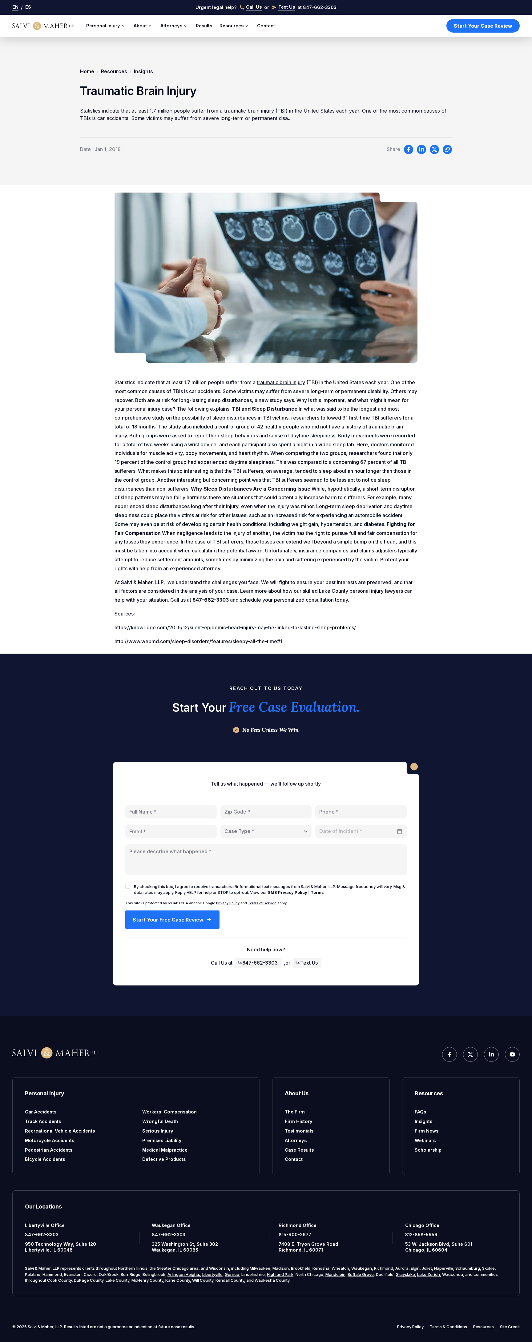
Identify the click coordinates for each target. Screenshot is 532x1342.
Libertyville (212, 1274)
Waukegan (361, 1268)
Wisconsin (219, 1268)
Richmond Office (297, 1225)
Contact (266, 25)
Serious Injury (157, 1130)
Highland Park (280, 1274)
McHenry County (147, 1280)
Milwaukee (260, 1268)
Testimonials (299, 1130)
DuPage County (88, 1280)
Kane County (177, 1280)
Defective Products (164, 1159)
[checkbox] (127, 886)
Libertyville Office (45, 1225)
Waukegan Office (171, 1225)
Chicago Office (422, 1225)
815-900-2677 (295, 1234)
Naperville (443, 1268)
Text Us (309, 963)
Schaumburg (467, 1268)
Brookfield (300, 1268)
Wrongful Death (160, 1121)
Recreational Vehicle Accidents (60, 1130)
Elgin (415, 1268)
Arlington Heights (183, 1274)
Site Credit (510, 1326)
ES (28, 7)
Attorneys (171, 25)
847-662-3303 (260, 963)
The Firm (295, 1111)
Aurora (402, 1268)
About (140, 25)
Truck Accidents (43, 1121)
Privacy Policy (228, 903)
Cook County (59, 1280)
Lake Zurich (428, 1274)
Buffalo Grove (361, 1274)
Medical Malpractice (164, 1150)
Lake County (117, 1280)
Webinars (425, 1140)
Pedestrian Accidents (48, 1150)
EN (15, 7)
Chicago (180, 1268)
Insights (143, 71)
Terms (317, 892)
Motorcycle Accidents (49, 1140)
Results (204, 25)
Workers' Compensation (169, 1111)
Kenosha (320, 1268)
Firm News (426, 1130)
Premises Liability (162, 1140)
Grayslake (405, 1274)
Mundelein (335, 1274)
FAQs (420, 1111)
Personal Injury (103, 25)
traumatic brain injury (281, 382)
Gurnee (232, 1274)
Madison (280, 1268)
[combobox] (266, 831)
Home (87, 71)
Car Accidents (40, 1111)
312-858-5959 (421, 1234)
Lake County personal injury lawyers (361, 591)
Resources (232, 25)
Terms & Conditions (448, 1326)
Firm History (298, 1121)
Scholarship (428, 1150)
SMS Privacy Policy (287, 892)
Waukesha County (272, 1280)
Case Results (299, 1150)
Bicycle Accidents (45, 1159)
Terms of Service (262, 903)
